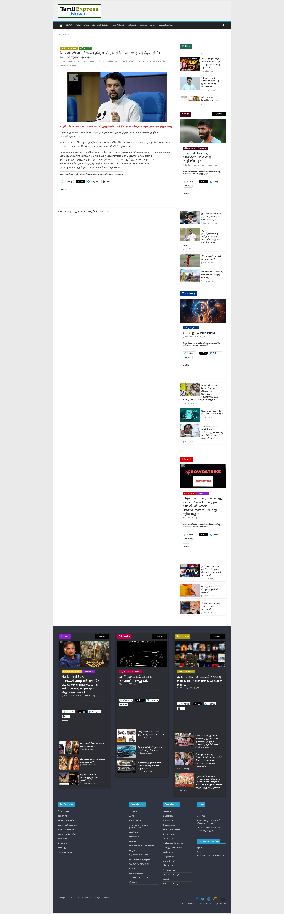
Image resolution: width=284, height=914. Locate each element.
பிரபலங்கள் (169, 870)
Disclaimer (201, 816)
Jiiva (204, 336)
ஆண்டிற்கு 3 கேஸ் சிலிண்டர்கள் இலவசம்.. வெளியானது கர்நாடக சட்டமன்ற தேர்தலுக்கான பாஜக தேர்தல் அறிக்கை (208, 781)
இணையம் (189, 493)
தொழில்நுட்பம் (191, 327)
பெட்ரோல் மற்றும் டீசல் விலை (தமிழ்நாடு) (208, 829)
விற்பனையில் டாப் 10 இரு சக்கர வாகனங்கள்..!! (151, 733)
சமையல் (167, 811)
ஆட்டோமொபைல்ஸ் (130, 671)
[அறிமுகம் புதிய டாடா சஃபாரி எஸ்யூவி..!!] (142, 642)
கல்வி (166, 879)
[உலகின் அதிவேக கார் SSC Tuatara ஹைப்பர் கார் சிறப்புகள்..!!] (126, 761)
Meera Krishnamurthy (89, 61)
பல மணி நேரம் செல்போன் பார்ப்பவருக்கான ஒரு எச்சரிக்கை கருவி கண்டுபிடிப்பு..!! (212, 432)
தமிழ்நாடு (62, 816)
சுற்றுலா (133, 850)
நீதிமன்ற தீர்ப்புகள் (138, 855)
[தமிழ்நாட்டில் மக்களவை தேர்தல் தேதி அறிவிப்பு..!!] (190, 101)
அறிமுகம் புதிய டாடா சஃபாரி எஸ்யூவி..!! (136, 678)
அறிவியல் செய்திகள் (173, 843)
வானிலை (134, 836)
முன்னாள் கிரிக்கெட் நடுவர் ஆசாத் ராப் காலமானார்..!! (212, 216)
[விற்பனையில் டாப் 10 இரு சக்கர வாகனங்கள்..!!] (126, 730)
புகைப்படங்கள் (65, 852)
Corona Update (64, 811)
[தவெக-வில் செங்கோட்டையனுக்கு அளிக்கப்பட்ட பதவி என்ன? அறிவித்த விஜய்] (190, 78)
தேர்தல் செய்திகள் (67, 820)
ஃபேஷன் (133, 882)
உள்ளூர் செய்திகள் (166, 25)
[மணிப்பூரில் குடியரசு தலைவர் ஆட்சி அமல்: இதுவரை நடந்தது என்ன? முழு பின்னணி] (184, 734)
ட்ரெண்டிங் (203, 493)
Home (184, 903)
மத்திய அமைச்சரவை (144, 61)
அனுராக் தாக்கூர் (126, 61)
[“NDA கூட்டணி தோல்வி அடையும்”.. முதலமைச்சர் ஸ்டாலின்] (190, 59)
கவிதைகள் (169, 852)
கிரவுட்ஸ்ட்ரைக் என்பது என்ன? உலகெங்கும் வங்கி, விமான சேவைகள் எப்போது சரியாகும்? (202, 506)
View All (219, 113)
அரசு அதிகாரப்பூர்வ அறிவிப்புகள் (139, 826)
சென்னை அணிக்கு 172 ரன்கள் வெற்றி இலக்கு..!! (212, 274)
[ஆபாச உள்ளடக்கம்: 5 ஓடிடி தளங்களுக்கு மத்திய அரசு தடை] (200, 642)
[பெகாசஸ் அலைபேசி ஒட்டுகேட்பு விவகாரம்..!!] (190, 410)
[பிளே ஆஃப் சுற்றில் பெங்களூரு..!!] (190, 255)
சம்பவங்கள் (135, 820)
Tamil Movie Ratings (171, 874)
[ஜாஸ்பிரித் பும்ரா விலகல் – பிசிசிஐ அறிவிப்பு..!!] (203, 121)
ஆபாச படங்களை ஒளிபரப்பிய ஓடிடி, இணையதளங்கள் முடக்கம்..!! (211, 571)
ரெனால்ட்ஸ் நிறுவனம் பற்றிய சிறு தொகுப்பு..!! (150, 749)
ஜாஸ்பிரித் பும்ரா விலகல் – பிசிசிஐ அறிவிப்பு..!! (197, 157)
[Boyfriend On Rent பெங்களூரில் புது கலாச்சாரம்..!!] (69, 773)
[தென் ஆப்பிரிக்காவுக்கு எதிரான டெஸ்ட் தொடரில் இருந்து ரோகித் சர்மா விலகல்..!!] (190, 230)
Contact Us (192, 903)
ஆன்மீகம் (133, 868)
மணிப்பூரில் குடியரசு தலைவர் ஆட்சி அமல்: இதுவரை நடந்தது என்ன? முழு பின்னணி (207, 740)
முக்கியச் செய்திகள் (173, 883)
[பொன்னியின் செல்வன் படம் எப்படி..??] (69, 757)
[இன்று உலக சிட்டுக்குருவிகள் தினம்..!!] (190, 585)
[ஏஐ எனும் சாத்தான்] (203, 301)
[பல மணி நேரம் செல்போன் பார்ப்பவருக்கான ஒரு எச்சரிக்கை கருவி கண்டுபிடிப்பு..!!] (190, 426)
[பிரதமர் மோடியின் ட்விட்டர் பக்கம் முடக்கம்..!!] (190, 602)
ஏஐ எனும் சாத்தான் (199, 332)
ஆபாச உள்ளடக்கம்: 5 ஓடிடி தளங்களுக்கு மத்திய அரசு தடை (199, 680)
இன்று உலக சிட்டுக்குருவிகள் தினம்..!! (210, 589)
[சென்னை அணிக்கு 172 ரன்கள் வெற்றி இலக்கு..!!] (190, 271)
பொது (132, 816)
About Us (200, 811)
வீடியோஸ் (168, 865)
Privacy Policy (203, 903)
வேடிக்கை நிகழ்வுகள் (140, 859)
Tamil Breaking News (110, 61)
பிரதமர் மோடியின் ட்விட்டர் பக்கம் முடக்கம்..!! (211, 606)
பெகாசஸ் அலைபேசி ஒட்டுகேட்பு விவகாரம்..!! (212, 412)
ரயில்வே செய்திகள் (68, 825)
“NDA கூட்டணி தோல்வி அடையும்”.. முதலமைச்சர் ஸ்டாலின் (211, 63)
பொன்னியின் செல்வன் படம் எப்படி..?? (93, 760)
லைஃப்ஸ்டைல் (66, 829)
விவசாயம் (85, 48)
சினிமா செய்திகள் (82, 25)
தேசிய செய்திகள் (69, 48)
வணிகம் (133, 832)
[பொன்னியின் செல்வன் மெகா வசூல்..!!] (69, 741)
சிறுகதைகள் (169, 825)
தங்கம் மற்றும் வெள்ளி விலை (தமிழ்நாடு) (208, 822)
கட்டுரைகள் (132, 25)
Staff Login (214, 903)
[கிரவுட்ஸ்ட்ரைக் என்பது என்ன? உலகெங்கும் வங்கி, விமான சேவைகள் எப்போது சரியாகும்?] (203, 466)
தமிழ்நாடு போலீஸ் (67, 834)
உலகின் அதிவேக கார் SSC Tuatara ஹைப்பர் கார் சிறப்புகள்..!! (151, 765)
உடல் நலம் (143, 25)
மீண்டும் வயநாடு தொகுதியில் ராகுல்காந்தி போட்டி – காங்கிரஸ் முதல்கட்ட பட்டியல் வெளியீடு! (208, 760)
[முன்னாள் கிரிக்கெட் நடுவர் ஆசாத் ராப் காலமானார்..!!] (190, 213)
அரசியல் (69, 25)
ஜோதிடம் (62, 843)
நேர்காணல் (169, 834)
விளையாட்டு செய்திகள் (100, 25)
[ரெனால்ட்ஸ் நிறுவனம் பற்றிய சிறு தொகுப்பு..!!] (126, 745)
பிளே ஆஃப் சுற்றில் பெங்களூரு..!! (211, 258)
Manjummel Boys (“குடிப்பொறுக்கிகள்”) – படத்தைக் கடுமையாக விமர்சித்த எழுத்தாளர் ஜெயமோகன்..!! (80, 684)
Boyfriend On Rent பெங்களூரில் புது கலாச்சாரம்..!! (89, 777)
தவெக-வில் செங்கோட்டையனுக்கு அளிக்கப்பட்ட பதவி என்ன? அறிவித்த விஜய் (212, 83)
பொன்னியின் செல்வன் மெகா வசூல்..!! (93, 745)
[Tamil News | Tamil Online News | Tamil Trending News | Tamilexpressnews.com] (61, 25)
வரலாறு (153, 25)
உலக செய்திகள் (118, 25)
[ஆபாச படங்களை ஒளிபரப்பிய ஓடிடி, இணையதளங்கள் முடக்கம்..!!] (190, 566)
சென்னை (63, 838)
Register (223, 903)
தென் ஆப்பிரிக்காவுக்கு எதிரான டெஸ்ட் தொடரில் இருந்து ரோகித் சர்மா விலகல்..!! (201, 238)
